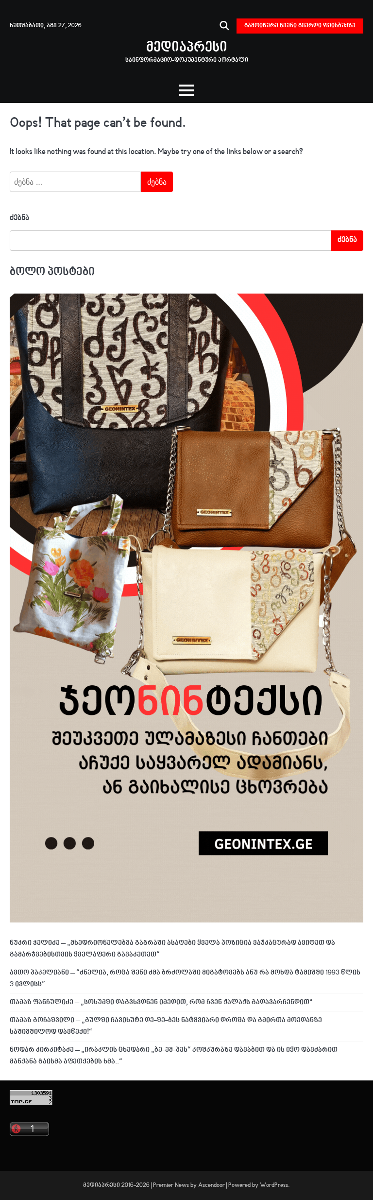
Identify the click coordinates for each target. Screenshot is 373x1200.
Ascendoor (211, 1185)
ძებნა (19, 218)
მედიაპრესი (186, 47)
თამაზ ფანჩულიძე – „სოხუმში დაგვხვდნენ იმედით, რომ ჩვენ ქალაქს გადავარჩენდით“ (161, 1002)
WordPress (274, 1185)
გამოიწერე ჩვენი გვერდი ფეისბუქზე (300, 25)
